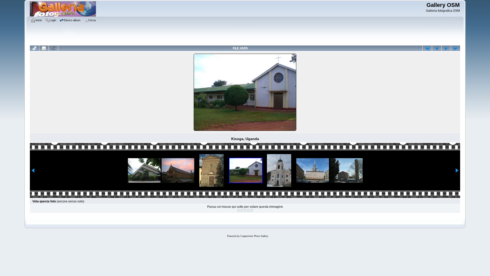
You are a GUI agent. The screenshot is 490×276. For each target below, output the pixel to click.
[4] (248, 210)
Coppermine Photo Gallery (254, 236)
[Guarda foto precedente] (436, 48)
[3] (245, 210)
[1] (238, 210)
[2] (241, 210)
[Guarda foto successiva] (446, 48)
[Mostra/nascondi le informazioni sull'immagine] (43, 48)
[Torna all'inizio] (427, 48)
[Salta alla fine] (455, 48)
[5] (251, 210)
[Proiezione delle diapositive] (53, 48)
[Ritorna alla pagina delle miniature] (34, 48)
